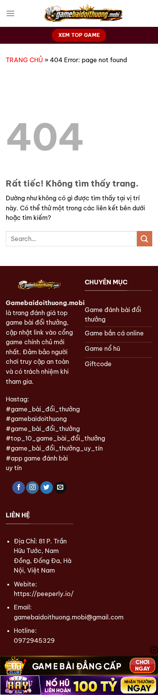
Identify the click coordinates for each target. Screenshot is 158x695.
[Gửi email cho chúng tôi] (60, 487)
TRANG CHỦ (24, 60)
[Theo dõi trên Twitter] (46, 487)
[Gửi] (144, 238)
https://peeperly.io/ (44, 594)
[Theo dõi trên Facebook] (18, 487)
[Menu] (10, 13)
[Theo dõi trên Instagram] (32, 487)
